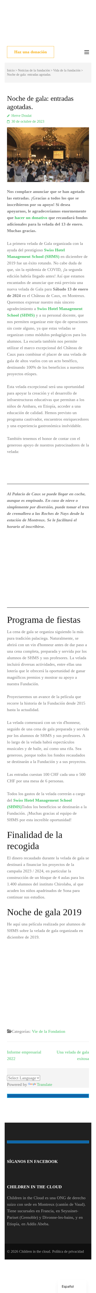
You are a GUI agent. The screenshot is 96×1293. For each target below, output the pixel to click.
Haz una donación (30, 52)
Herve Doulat (21, 116)
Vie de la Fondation (48, 1031)
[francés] (15, 1071)
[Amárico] (9, 1071)
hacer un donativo (31, 217)
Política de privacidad (68, 1251)
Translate (44, 1084)
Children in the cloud (34, 1251)
